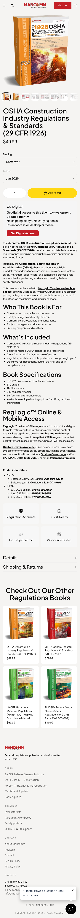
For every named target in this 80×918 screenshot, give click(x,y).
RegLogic (10, 849)
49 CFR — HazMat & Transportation (26, 785)
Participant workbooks (18, 817)
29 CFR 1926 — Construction (22, 780)
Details (10, 557)
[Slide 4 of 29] (35, 97)
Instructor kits (13, 812)
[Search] (12, 5)
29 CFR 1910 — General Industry (24, 774)
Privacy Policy (12, 866)
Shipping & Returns (23, 567)
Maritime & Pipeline (16, 791)
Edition (7, 171)
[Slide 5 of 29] (45, 97)
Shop (60, 5)
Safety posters (13, 823)
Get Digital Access (23, 233)
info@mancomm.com (17, 893)
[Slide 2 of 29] (16, 97)
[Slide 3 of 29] (25, 97)
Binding (7, 154)
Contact (9, 855)
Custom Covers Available (19, 447)
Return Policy (12, 860)
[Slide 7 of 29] (64, 97)
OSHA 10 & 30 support (18, 829)
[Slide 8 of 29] (74, 97)
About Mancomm (15, 844)
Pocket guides (13, 797)
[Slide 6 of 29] (54, 97)
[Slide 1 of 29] (6, 97)
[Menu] (4, 5)
